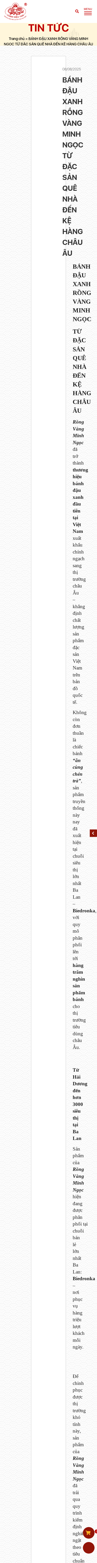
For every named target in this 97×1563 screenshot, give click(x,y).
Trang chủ (17, 38)
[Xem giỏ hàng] (89, 1533)
